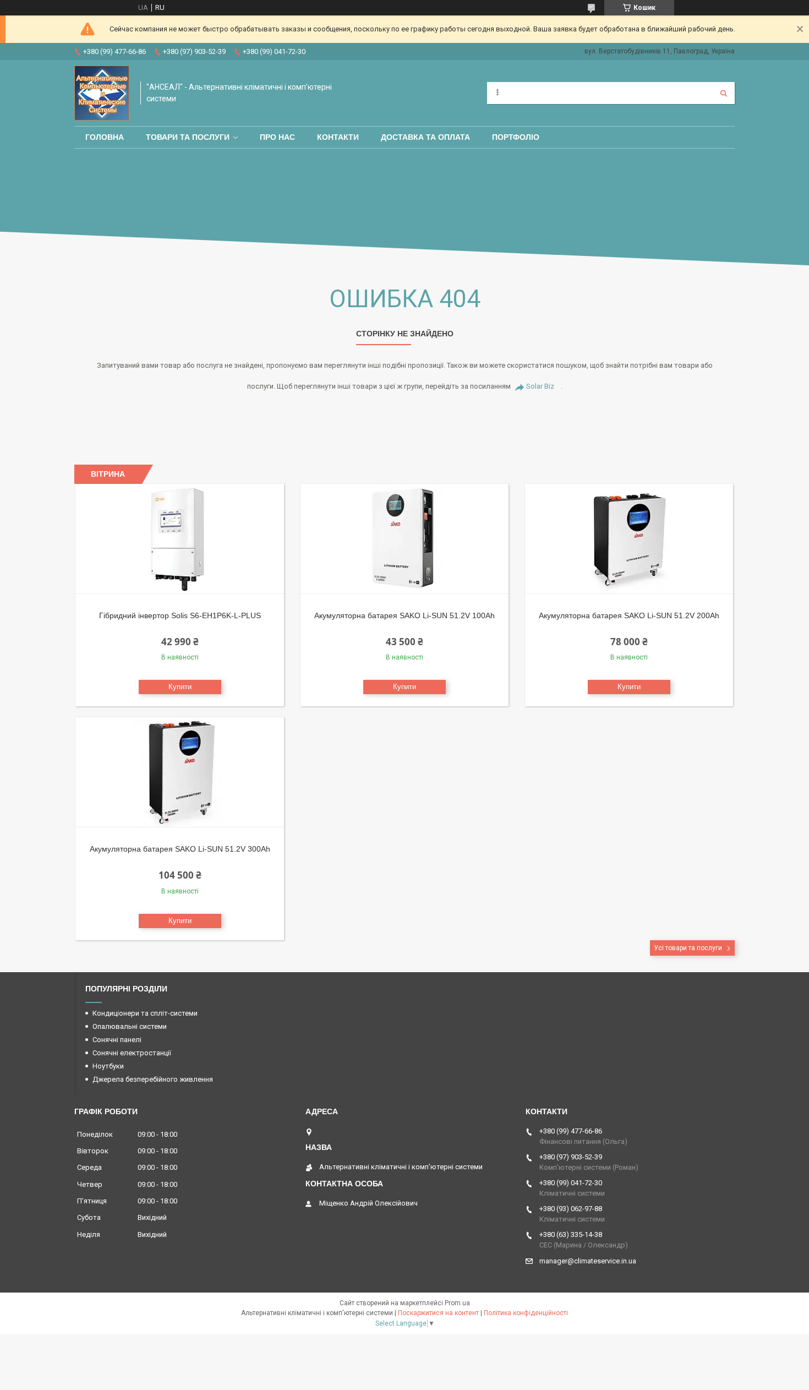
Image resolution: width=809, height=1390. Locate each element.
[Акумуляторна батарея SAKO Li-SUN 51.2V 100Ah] (404, 539)
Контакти (338, 137)
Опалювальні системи (129, 1026)
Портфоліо (515, 137)
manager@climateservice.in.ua (587, 1261)
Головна (104, 137)
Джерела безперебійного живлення (152, 1079)
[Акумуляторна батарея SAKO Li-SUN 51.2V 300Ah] (179, 772)
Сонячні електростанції (131, 1053)
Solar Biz (540, 386)
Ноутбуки (108, 1066)
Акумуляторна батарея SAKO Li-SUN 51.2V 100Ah (404, 615)
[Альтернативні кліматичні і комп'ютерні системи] (101, 93)
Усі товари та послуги (688, 948)
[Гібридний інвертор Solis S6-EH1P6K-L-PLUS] (179, 539)
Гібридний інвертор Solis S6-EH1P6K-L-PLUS (180, 615)
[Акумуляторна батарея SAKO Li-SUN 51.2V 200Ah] (629, 539)
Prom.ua (457, 1303)
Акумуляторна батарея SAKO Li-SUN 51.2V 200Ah (629, 615)
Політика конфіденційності (526, 1313)
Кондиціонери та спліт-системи (145, 1013)
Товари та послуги (187, 137)
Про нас (277, 137)
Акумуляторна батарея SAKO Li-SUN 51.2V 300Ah (180, 848)
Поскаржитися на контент (438, 1313)
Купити (180, 687)
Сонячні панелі (116, 1039)
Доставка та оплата (425, 137)
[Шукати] (724, 93)
